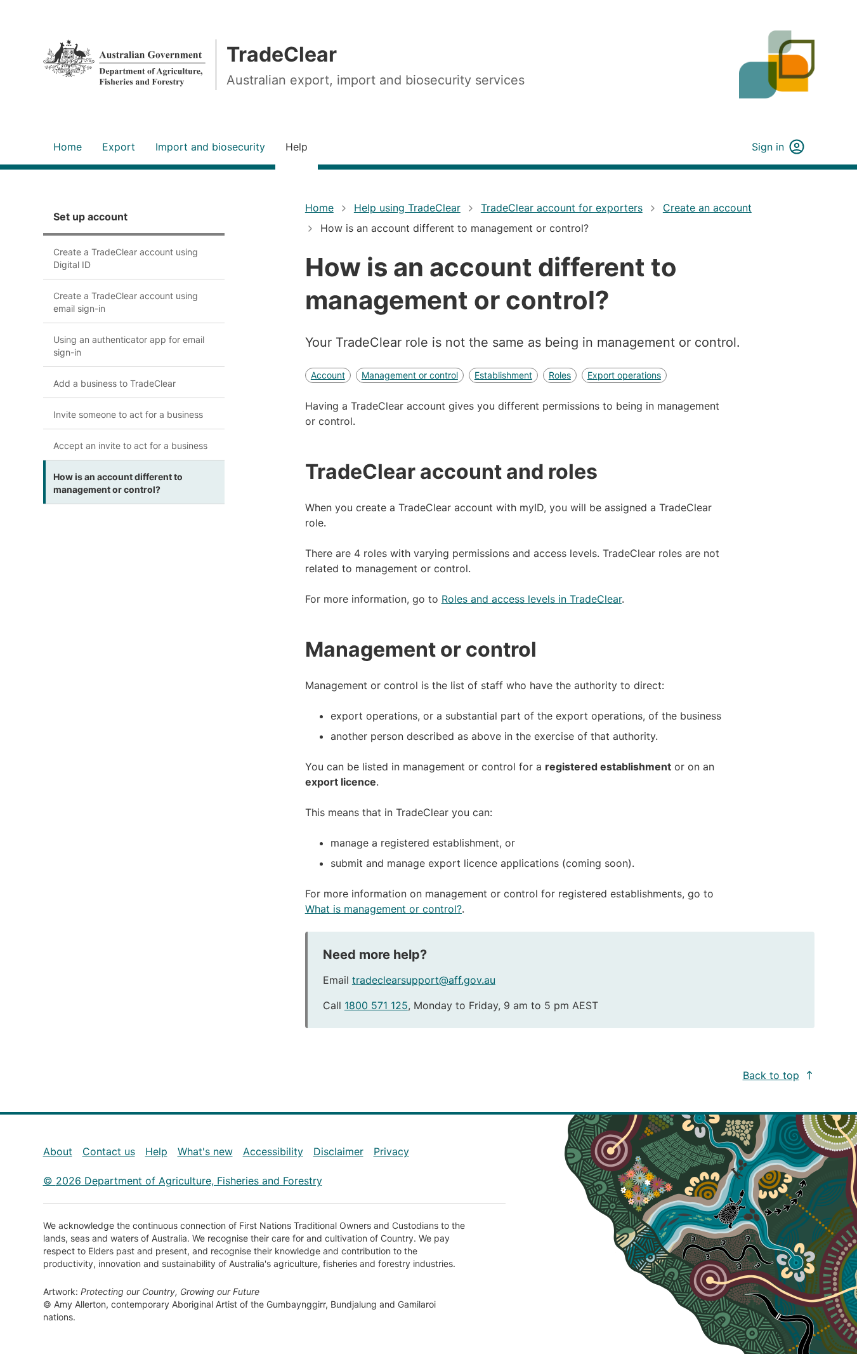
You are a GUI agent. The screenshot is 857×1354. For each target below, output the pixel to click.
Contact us (108, 1151)
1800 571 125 (376, 1005)
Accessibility (273, 1151)
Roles (560, 375)
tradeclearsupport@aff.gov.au (423, 980)
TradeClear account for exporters (562, 207)
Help (156, 1151)
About (57, 1151)
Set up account (90, 216)
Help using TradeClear (407, 207)
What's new (205, 1151)
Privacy (391, 1151)
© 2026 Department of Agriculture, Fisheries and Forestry (182, 1180)
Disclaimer (338, 1151)
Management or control (410, 375)
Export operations (624, 375)
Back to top (771, 1075)
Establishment (503, 375)
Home (319, 207)
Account (328, 375)
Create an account (707, 207)
